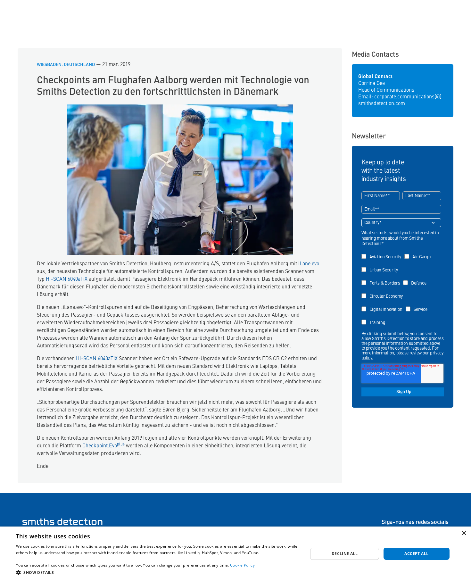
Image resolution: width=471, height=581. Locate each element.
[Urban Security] (381, 265)
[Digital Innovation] (383, 305)
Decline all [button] (345, 553)
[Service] (418, 305)
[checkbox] (401, 287)
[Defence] (416, 278)
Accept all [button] (416, 553)
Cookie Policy (242, 565)
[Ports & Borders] (382, 278)
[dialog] (235, 554)
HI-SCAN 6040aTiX (66, 279)
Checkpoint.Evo (103, 446)
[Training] (375, 318)
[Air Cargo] (419, 252)
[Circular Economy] (383, 292)
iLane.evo (308, 264)
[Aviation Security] (382, 252)
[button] (157, 572)
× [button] (463, 533)
